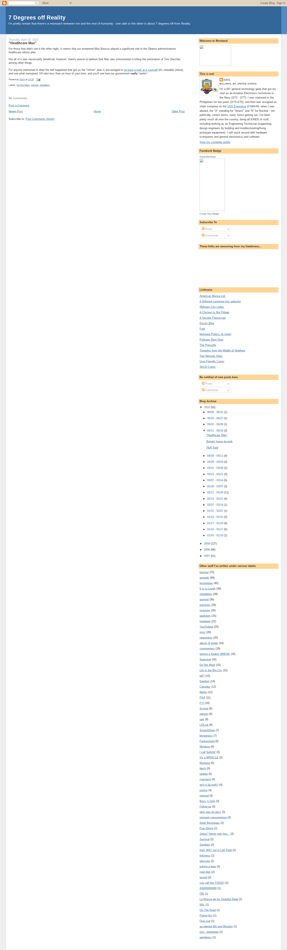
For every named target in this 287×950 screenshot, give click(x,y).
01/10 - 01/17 (215, 529)
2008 (207, 549)
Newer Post (16, 111)
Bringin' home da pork (219, 441)
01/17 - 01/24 (215, 523)
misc (202, 632)
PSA (202, 697)
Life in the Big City (211, 670)
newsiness (206, 637)
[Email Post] (38, 79)
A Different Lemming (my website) (220, 301)
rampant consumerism (213, 817)
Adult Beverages (210, 822)
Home (97, 111)
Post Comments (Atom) (40, 119)
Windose (205, 746)
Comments (211, 235)
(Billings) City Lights (212, 306)
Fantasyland (207, 741)
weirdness (206, 937)
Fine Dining (206, 828)
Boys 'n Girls (207, 801)
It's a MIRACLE (209, 757)
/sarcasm (205, 779)
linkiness (205, 855)
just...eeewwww (209, 931)
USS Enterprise (236, 106)
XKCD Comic (208, 366)
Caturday (205, 686)
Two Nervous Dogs (211, 356)
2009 (207, 543)
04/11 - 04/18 (215, 430)
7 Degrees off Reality (37, 17)
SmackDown (207, 730)
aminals (204, 577)
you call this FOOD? (212, 882)
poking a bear (208, 866)
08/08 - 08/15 (215, 412)
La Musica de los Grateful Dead (219, 899)
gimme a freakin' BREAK (215, 654)
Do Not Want (23, 85)
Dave (227, 79)
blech (203, 768)
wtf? (202, 675)
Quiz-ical (205, 921)
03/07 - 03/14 (215, 480)
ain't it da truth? (209, 784)
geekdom (205, 615)
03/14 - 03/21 (215, 474)
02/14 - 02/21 (215, 498)
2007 (207, 555)
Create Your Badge (209, 214)
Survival (204, 839)
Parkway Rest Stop (211, 339)
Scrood (204, 708)
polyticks (205, 605)
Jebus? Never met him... (215, 833)
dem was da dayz (210, 812)
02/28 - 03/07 (215, 486)
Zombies (205, 844)
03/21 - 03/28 (215, 467)
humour (204, 572)
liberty (203, 692)
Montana (205, 763)
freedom (204, 681)
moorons (205, 610)
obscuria (205, 861)
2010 (207, 407)
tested (203, 877)
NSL (202, 904)
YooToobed (206, 626)
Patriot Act (206, 915)
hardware (205, 621)
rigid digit (205, 872)
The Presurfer (208, 345)
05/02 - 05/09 (215, 424)
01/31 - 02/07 (215, 510)
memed (204, 795)
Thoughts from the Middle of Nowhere (222, 350)
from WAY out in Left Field (216, 850)
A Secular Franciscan (213, 317)
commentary (207, 648)
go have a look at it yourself (141, 69)
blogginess (206, 735)
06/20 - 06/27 (215, 418)
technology (206, 583)
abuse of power (209, 643)
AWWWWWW (208, 888)
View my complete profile (215, 142)
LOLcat (204, 724)
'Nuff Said (212, 447)
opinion (204, 713)
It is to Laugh (208, 588)
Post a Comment (19, 105)
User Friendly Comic (212, 361)
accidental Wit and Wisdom (216, 926)
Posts (208, 229)
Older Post (178, 111)
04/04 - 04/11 (215, 455)
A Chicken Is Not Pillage (214, 312)
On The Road (208, 910)
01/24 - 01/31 (215, 516)
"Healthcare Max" (217, 435)
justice (204, 790)
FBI (202, 893)
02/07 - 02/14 (215, 504)
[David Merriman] (212, 210)
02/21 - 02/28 (215, 492)
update (204, 773)
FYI (202, 703)
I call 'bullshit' (208, 752)
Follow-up (205, 806)
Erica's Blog (207, 323)
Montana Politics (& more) (215, 334)
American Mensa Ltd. (213, 296)
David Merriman (208, 157)
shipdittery (44, 85)
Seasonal (205, 659)
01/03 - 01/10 (215, 535)
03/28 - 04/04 (215, 461)
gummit (34, 85)
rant (202, 719)
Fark (202, 328)
